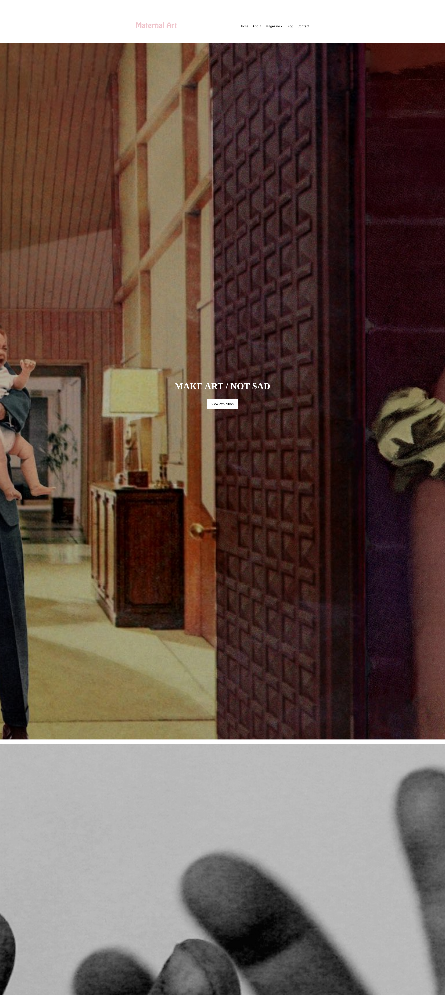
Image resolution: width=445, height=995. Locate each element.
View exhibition (222, 404)
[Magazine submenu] (281, 26)
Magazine (273, 26)
